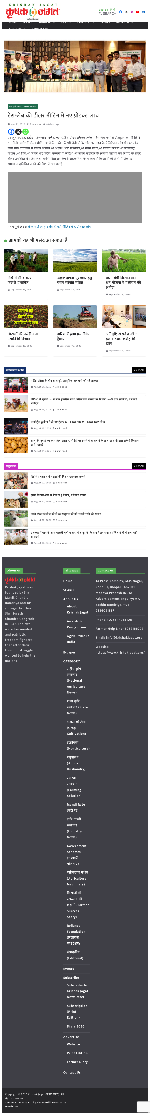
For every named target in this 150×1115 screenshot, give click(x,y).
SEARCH (28, 22)
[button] (53, 22)
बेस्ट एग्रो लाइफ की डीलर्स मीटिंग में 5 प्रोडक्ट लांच (59, 227)
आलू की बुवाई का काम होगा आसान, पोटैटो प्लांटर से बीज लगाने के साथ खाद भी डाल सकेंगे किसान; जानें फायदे (85, 443)
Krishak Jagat (53, 124)
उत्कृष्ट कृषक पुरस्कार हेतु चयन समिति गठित (74, 280)
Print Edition (77, 1053)
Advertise (16, 28)
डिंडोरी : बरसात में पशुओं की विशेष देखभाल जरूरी (58, 477)
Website (73, 1044)
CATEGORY (84, 22)
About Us (44, 22)
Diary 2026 (76, 1026)
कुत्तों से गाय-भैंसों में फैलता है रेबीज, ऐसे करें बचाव (58, 495)
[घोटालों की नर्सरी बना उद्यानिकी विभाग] (26, 308)
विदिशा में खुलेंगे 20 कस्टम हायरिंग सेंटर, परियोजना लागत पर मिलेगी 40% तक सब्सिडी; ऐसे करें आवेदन (84, 402)
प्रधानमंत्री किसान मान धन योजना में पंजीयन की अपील (123, 283)
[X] (18, 132)
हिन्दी (112, 10)
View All (139, 370)
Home (13, 22)
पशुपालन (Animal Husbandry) (76, 763)
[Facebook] (11, 132)
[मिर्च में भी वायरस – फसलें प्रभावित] (26, 251)
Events (105, 22)
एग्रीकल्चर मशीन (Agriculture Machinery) (77, 878)
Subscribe (123, 22)
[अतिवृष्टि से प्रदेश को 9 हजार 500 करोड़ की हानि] (124, 308)
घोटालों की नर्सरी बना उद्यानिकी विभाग (23, 336)
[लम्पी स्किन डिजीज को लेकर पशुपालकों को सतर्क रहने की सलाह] (16, 518)
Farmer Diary (77, 1062)
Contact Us (40, 28)
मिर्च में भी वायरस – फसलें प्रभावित (22, 280)
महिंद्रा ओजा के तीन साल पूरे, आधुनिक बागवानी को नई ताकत (64, 381)
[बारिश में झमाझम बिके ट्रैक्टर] (75, 308)
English (103, 10)
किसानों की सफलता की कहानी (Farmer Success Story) (78, 905)
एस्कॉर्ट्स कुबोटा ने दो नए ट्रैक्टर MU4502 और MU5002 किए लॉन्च (68, 422)
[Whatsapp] (25, 132)
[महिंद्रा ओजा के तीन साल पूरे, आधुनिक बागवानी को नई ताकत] (16, 385)
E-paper (66, 22)
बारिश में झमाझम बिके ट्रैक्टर (73, 336)
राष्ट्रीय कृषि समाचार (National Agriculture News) (76, 680)
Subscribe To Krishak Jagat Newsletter (77, 991)
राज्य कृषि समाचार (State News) (22, 106)
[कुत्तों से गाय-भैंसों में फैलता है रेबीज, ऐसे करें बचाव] (16, 499)
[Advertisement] (75, 197)
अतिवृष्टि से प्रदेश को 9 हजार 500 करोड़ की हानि (122, 339)
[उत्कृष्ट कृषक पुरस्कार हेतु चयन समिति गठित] (75, 251)
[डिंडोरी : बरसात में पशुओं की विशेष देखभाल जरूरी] (16, 480)
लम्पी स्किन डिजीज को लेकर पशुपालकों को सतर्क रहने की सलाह (66, 514)
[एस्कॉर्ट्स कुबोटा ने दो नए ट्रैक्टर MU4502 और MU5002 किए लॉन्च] (16, 426)
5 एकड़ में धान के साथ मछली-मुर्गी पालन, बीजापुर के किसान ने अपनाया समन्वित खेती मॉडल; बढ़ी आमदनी (84, 535)
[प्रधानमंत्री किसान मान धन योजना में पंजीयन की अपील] (124, 251)
